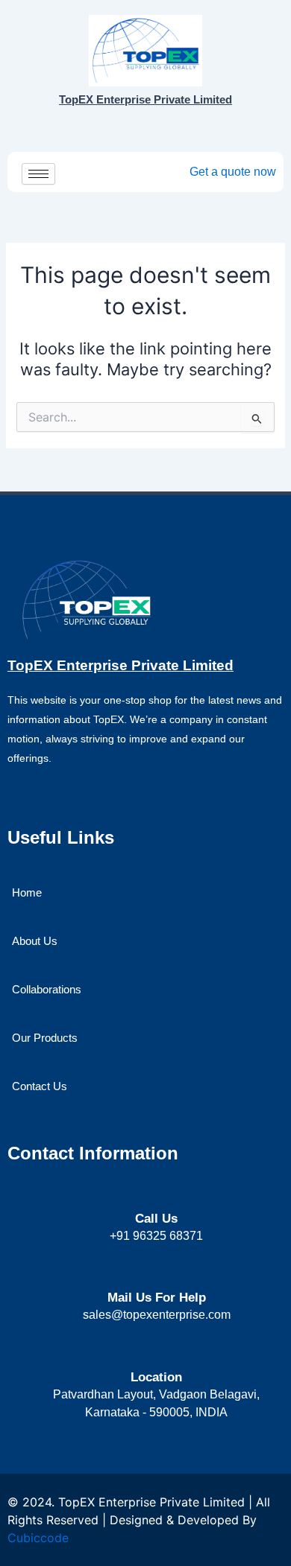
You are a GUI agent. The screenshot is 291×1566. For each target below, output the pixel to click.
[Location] (156, 1350)
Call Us (156, 1219)
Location (156, 1377)
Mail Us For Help (156, 1297)
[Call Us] (156, 1192)
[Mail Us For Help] (156, 1270)
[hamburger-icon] (38, 174)
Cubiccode (38, 1537)
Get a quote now (233, 171)
